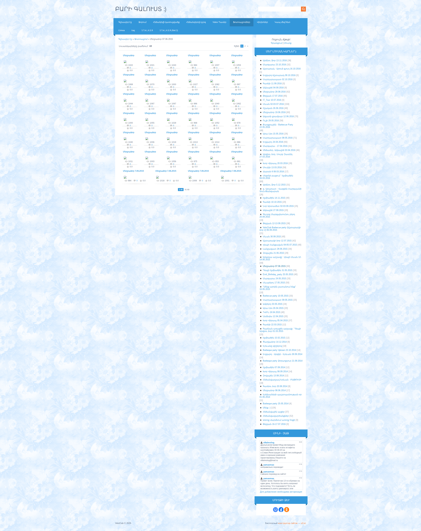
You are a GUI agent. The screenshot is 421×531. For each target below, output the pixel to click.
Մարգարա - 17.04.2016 (275, 146)
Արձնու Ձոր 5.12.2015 (274, 184)
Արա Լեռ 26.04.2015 (273, 308)
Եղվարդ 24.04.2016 (273, 142)
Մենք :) (266, 407)
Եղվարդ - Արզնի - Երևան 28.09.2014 (282, 354)
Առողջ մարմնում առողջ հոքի (279, 420)
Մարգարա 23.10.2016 (274, 64)
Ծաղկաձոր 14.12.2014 (275, 342)
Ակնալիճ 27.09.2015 (273, 210)
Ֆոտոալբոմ (141, 39)
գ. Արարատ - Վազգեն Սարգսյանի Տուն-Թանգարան (280, 190)
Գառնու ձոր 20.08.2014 (275, 386)
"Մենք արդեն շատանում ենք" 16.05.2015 (278, 287)
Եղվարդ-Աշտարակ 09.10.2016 (279, 75)
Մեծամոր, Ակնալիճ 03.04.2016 (279, 150)
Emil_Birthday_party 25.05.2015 (278, 274)
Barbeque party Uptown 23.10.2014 (279, 350)
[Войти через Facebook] (281, 509)
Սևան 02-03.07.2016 (273, 104)
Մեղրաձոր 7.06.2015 (133, 171)
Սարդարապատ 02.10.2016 (278, 79)
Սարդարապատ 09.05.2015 (278, 300)
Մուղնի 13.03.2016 (272, 167)
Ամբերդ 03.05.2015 (272, 304)
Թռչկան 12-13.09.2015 (274, 223)
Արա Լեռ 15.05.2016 (273, 133)
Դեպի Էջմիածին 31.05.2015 (277, 270)
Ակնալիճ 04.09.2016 (273, 87)
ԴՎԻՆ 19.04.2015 (271, 312)
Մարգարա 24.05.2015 (274, 278)
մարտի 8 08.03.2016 (273, 171)
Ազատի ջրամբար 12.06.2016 (278, 116)
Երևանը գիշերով (272, 346)
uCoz (303, 523)
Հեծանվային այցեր (274, 412)
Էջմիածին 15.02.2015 (274, 338)
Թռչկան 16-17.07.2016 (274, 424)
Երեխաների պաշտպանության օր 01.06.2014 (281, 395)
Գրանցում (276, 43)
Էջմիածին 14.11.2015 (274, 198)
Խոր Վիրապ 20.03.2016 (275, 163)
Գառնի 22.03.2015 (272, 324)
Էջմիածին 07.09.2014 (274, 367)
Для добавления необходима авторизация (281, 492)
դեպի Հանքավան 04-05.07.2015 (280, 245)
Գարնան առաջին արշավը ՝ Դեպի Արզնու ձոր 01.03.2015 (280, 329)
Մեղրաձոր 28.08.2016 (274, 92)
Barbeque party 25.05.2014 (275, 403)
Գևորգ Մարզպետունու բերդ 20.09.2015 (277, 215)
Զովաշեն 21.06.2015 (273, 253)
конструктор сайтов (287, 523)
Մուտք (287, 43)
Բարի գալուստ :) (140, 9)
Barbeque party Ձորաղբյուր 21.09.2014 (282, 361)
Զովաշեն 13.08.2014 (273, 375)
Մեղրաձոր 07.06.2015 (274, 266)
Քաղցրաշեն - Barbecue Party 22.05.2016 (276, 125)
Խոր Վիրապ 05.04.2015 (275, 320)
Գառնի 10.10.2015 (272, 202)
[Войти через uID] (275, 509)
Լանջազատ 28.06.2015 (275, 249)
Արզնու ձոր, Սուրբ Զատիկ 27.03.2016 (276, 155)
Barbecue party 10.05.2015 (275, 296)
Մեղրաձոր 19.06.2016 (274, 112)
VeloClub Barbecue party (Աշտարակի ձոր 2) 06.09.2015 (280, 228)
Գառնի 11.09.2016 (272, 83)
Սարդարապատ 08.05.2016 (278, 138)
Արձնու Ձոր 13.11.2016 (275, 60)
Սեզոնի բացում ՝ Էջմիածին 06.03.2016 (276, 176)
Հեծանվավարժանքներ (276, 416)
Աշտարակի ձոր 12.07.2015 (277, 240)
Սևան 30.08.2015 (272, 236)
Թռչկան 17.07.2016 (273, 96)
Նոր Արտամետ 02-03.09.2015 (278, 206)
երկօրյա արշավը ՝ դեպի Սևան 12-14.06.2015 (280, 258)
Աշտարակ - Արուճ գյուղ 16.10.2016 (282, 68)
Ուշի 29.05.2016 (271, 120)
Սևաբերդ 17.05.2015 (274, 282)
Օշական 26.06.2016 (273, 108)
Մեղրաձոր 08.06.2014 (274, 390)
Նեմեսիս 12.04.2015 (273, 316)
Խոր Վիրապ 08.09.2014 (275, 371)
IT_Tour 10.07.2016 (272, 100)
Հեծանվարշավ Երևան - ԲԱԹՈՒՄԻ (282, 379)
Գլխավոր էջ (125, 39)
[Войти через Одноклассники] (286, 509)
